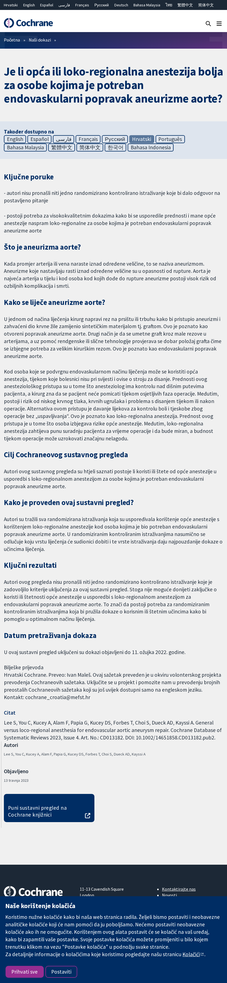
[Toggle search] (208, 23)
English (29, 4)
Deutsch (121, 4)
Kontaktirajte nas (179, 889)
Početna (12, 40)
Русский (101, 4)
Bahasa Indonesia (151, 147)
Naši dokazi (40, 40)
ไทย (169, 4)
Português (170, 139)
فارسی (64, 4)
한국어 (115, 147)
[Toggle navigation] (219, 23)
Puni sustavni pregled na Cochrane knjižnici (37, 811)
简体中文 (206, 4)
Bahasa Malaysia (146, 4)
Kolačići (191, 954)
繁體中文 (185, 4)
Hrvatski (11, 4)
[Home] (28, 23)
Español (46, 4)
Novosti (169, 895)
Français (82, 4)
